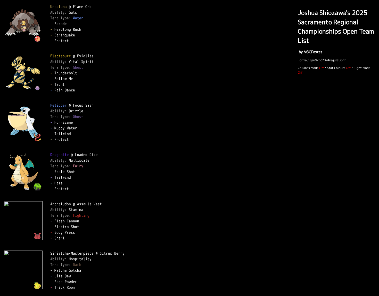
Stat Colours (336, 68)
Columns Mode (308, 68)
